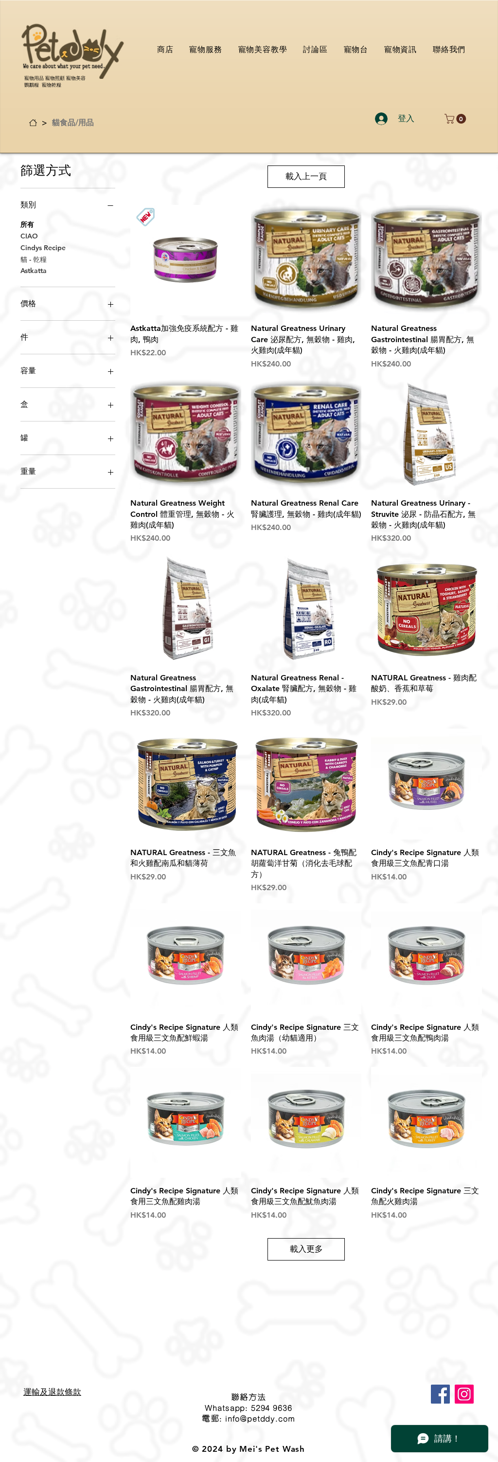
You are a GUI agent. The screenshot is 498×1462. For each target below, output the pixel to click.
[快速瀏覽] (185, 260)
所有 (27, 224)
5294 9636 (271, 1407)
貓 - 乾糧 (33, 259)
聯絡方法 (248, 1396)
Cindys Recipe (43, 247)
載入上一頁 (306, 176)
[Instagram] (464, 1394)
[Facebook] (440, 1394)
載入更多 (306, 1249)
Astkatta (33, 270)
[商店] (33, 122)
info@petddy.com (260, 1418)
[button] (456, 119)
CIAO (29, 236)
